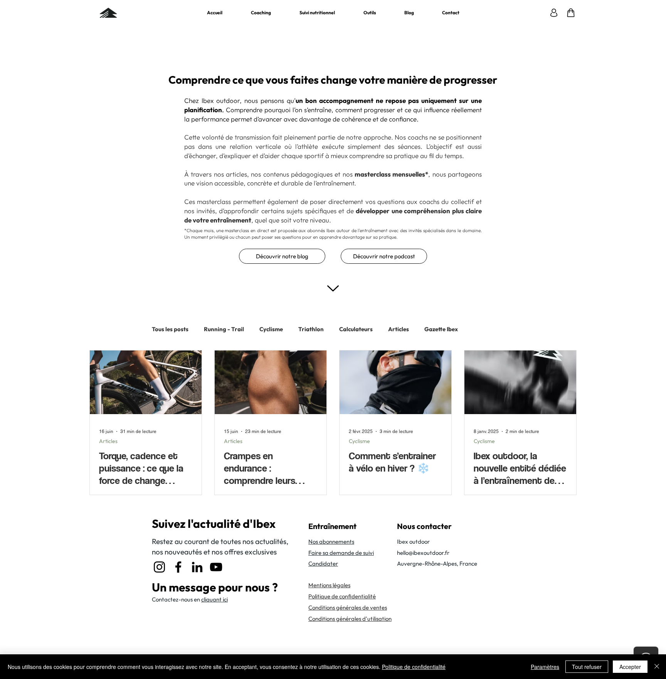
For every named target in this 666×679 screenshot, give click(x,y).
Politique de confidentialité (414, 667)
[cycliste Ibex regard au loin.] (395, 382)
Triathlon (311, 329)
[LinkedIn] (197, 567)
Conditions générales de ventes (347, 607)
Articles (398, 329)
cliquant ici (214, 599)
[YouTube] (216, 567)
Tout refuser (587, 667)
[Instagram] (159, 567)
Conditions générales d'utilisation (350, 618)
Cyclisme (271, 329)
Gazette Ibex (441, 329)
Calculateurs (356, 329)
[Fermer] (656, 666)
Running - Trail (224, 329)
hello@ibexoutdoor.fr (423, 552)
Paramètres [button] (545, 667)
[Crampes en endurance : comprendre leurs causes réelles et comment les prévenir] (270, 382)
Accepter (630, 667)
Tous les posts (170, 329)
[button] (369, 12)
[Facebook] (178, 567)
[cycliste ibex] (520, 382)
